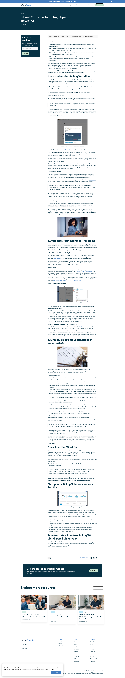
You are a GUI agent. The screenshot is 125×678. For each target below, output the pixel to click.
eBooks (75, 646)
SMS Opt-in (92, 656)
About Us (92, 641)
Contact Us (92, 651)
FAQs (75, 658)
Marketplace (92, 661)
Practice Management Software (62, 642)
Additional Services (62, 645)
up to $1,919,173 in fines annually (84, 271)
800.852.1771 (24, 644)
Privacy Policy (101, 670)
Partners (92, 649)
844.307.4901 (24, 648)
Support (71, 5)
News (91, 654)
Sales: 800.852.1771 (80, 5)
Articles (75, 644)
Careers (91, 644)
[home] (27, 5)
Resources (76, 641)
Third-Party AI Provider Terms (96, 658)
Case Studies (76, 649)
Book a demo (99, 5)
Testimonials (76, 656)
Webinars (76, 651)
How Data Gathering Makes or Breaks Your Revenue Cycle (67, 280)
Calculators (76, 661)
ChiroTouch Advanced (84, 327)
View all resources (98, 588)
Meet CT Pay (73, 1)
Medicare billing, (58, 258)
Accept (56, 672)
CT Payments (67, 149)
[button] (50, 5)
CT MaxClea (92, 180)
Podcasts (76, 654)
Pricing (65, 5)
